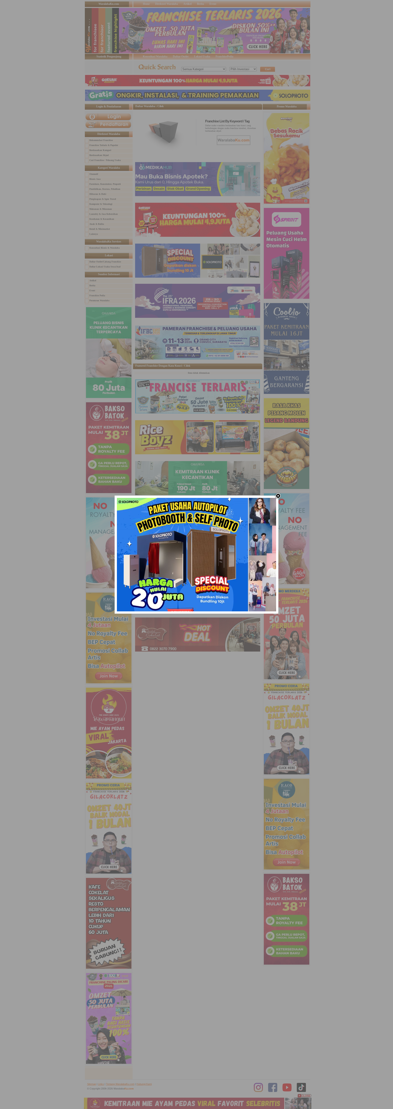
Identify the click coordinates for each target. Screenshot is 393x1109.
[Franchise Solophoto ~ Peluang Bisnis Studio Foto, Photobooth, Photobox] (196, 610)
